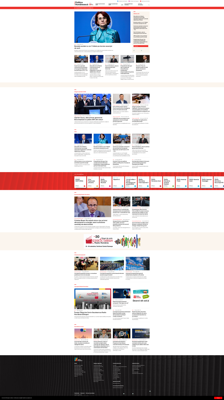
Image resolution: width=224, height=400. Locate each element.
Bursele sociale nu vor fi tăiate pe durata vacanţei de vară (102, 31)
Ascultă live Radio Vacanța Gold (194, 182)
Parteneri (82, 393)
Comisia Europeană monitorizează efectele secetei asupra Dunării (112, 268)
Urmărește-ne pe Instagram (134, 1)
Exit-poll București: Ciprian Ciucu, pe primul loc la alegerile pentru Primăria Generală (121, 104)
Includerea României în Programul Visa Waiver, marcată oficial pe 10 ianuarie (121, 340)
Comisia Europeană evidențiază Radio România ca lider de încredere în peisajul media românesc (121, 314)
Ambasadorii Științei (116, 377)
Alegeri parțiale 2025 (77, 115)
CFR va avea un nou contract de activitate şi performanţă (141, 36)
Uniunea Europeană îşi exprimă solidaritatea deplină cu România (138, 268)
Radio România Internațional (78, 370)
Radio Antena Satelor (77, 366)
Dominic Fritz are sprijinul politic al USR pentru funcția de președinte (143, 66)
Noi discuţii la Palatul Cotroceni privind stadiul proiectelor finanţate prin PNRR (141, 163)
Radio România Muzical (78, 369)
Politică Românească (116, 370)
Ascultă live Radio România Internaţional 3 (144, 182)
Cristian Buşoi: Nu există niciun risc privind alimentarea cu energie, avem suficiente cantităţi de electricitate (92, 213)
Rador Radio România (116, 383)
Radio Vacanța (96, 381)
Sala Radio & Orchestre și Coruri (118, 387)
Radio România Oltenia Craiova (98, 370)
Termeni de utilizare (90, 393)
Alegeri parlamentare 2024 (100, 4)
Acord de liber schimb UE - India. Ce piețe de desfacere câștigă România (83, 339)
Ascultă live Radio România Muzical (106, 182)
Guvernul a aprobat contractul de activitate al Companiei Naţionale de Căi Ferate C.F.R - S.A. (141, 28)
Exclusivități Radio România (129, 4)
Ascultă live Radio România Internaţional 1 (118, 182)
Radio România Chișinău (78, 373)
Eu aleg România (115, 374)
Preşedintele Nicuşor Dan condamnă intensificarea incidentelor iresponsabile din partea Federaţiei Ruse (141, 41)
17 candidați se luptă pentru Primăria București (141, 121)
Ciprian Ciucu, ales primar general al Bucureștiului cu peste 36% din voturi (92, 109)
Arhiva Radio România (116, 369)
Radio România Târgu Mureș (98, 374)
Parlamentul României (135, 369)
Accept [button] (218, 397)
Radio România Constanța (98, 369)
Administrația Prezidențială (136, 366)
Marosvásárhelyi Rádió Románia (99, 380)
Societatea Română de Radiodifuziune (138, 365)
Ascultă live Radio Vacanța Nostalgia (207, 182)
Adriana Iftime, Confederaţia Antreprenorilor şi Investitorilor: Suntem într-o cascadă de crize (121, 206)
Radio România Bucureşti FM (98, 366)
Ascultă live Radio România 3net (156, 182)
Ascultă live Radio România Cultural (93, 182)
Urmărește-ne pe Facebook (122, 1)
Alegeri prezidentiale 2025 (113, 4)
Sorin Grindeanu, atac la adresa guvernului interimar (141, 33)
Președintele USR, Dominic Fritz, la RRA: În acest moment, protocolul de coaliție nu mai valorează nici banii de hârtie (141, 207)
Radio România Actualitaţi (78, 365)
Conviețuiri (114, 365)
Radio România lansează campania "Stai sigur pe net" (121, 298)
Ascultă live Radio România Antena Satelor (169, 182)
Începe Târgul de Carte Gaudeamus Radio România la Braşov (92, 304)
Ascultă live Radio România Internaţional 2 (131, 182)
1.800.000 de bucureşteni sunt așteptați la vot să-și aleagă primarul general (121, 120)
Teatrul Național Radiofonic (78, 374)
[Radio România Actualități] (83, 3)
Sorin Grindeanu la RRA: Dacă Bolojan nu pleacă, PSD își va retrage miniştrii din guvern (141, 225)
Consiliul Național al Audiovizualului (137, 373)
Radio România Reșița (97, 373)
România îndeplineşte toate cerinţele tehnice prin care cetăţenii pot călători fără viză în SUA (141, 340)
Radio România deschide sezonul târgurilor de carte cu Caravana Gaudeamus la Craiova (141, 314)
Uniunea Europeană (140, 4)
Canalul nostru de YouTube (145, 1)
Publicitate (76, 393)
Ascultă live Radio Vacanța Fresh (182, 182)
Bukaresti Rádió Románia (98, 377)
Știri (122, 4)
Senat (133, 370)
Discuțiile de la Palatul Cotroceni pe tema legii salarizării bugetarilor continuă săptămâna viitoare (141, 18)
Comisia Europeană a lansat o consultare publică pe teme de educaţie (86, 268)
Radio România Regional (117, 373)
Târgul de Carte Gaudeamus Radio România (120, 366)
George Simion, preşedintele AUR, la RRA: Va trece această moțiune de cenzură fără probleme (121, 224)
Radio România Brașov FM (98, 365)
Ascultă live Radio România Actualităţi (80, 182)
